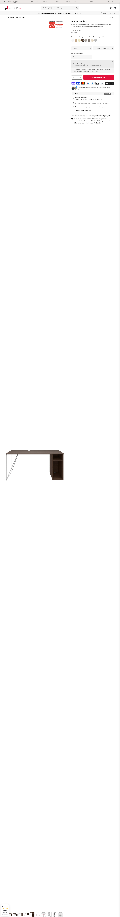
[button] (46, 13)
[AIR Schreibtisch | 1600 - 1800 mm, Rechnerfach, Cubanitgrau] (89, 40)
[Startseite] (5, 17)
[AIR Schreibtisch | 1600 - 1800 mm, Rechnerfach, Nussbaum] (82, 40)
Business (20, 2)
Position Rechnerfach (77, 53)
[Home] (15, 8)
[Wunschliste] (111, 8)
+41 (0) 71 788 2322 (109, 13)
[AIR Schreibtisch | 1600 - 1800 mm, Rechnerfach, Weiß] (72, 40)
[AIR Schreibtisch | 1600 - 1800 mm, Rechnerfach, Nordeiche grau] (85, 40)
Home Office (8, 2)
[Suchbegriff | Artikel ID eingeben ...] (77, 8)
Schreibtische (20, 17)
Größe (94, 45)
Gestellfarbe (74, 45)
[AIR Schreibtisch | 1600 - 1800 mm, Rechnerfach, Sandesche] (79, 40)
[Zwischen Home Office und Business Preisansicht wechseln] (15, 2)
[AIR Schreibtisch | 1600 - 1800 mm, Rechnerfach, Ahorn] (92, 40)
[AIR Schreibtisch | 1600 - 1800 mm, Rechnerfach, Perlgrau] (95, 40)
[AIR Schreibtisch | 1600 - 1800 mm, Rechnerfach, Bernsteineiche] (76, 40)
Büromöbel (10, 17)
